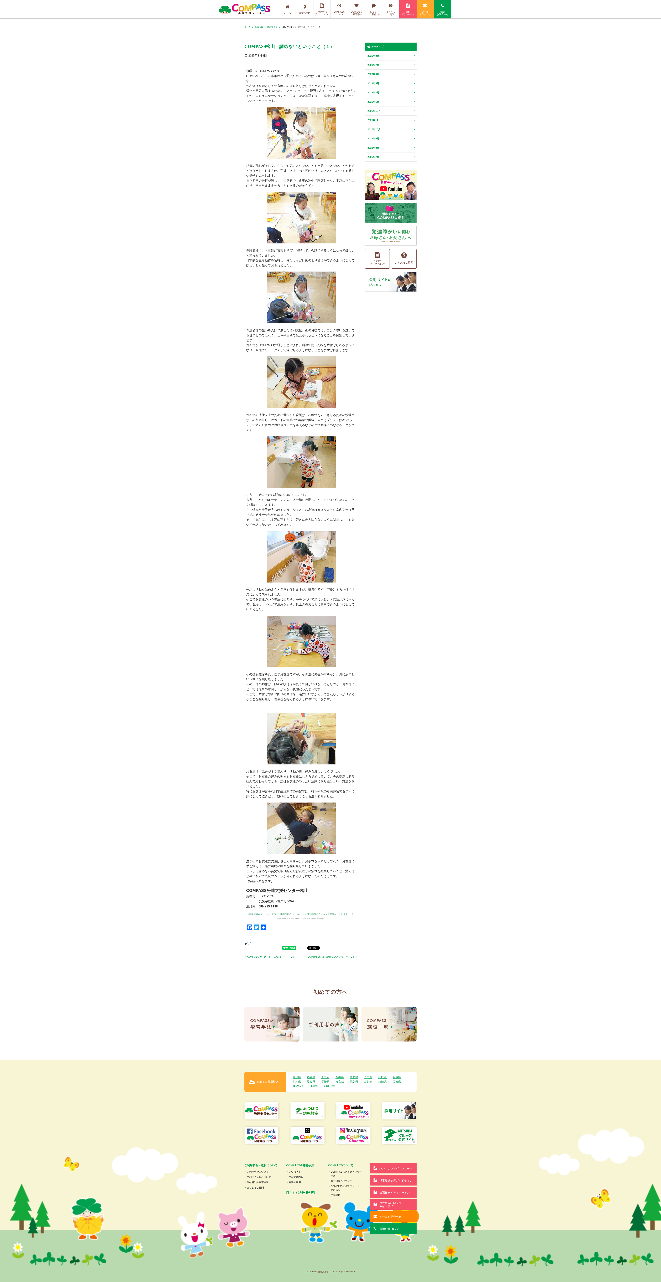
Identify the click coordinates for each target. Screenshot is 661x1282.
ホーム (287, 13)
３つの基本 (295, 1171)
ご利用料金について (258, 1171)
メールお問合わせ (425, 13)
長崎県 (325, 1081)
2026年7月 (373, 65)
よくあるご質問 (390, 13)
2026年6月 (373, 74)
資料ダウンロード (408, 13)
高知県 (354, 1077)
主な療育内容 (296, 1177)
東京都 (339, 1081)
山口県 (382, 1077)
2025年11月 (374, 120)
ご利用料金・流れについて (260, 1165)
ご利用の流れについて (259, 1177)
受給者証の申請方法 (258, 1182)
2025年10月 (374, 129)
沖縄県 (314, 1086)
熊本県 (297, 1081)
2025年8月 (373, 147)
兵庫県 (397, 1077)
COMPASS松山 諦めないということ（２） (331, 956)
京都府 (368, 1081)
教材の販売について (341, 1180)
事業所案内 (304, 13)
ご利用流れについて (377, 262)
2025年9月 (373, 138)
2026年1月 (373, 101)
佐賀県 (397, 1081)
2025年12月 (374, 111)
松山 (251, 944)
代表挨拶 (335, 1195)
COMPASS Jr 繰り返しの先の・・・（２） (271, 956)
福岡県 (311, 1077)
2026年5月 (373, 83)
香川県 (297, 1077)
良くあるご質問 (255, 1187)
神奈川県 (329, 1086)
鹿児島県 (298, 1086)
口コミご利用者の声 (373, 13)
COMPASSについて (339, 13)
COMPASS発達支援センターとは (346, 1173)
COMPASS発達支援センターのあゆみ (346, 1188)
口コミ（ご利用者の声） (301, 1192)
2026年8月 (373, 55)
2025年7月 (373, 157)
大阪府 (325, 1077)
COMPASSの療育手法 (356, 13)
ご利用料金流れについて (322, 13)
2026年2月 (373, 92)
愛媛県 (311, 1081)
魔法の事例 (295, 1182)
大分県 (368, 1077)
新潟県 (382, 1081)
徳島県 (354, 1081)
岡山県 (339, 1077)
